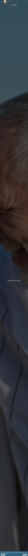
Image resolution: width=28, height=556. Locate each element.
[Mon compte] (9, 1)
